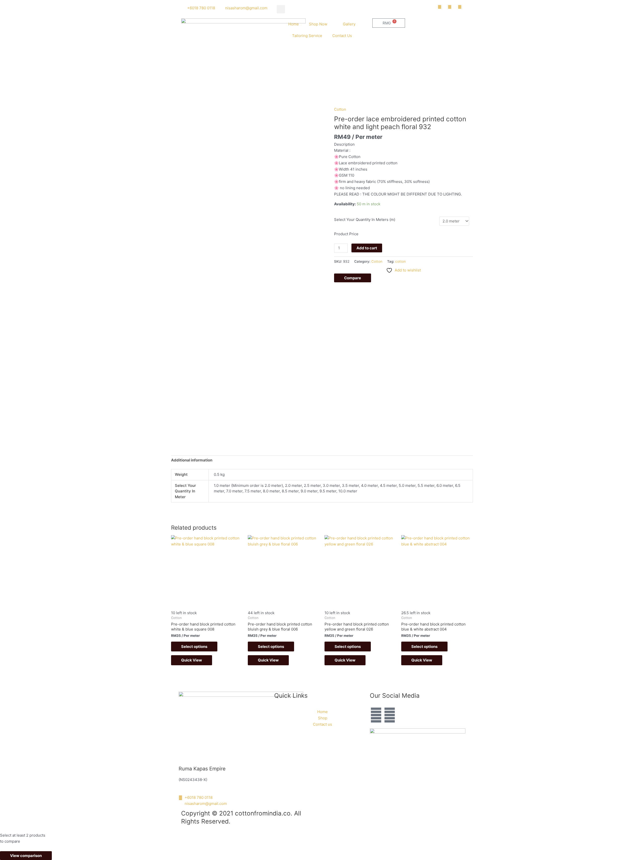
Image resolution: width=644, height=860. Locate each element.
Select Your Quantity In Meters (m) (364, 219)
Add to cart (366, 248)
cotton (400, 261)
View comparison (26, 855)
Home (293, 24)
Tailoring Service (307, 35)
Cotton (340, 109)
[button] (281, 9)
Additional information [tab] (191, 460)
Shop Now (318, 24)
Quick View (191, 660)
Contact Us (342, 35)
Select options (194, 646)
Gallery (349, 24)
